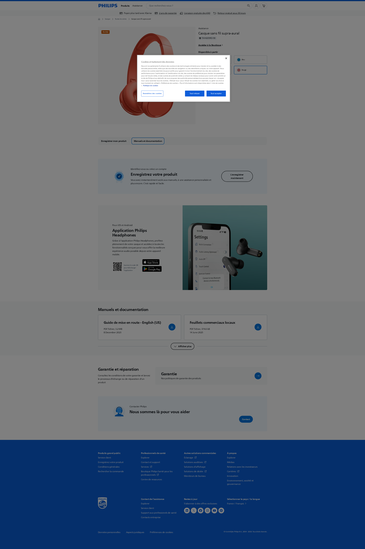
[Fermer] (226, 58)
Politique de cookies (150, 85)
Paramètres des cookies (152, 93)
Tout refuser (195, 93)
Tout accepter (216, 93)
